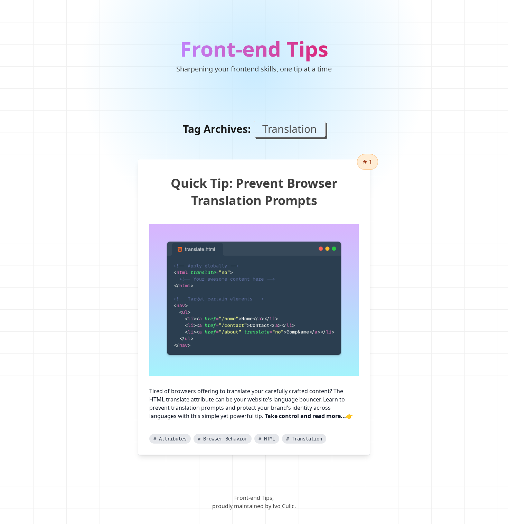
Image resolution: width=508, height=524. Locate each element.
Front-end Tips (254, 49)
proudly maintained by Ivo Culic (253, 506)
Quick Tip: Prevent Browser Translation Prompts (254, 192)
